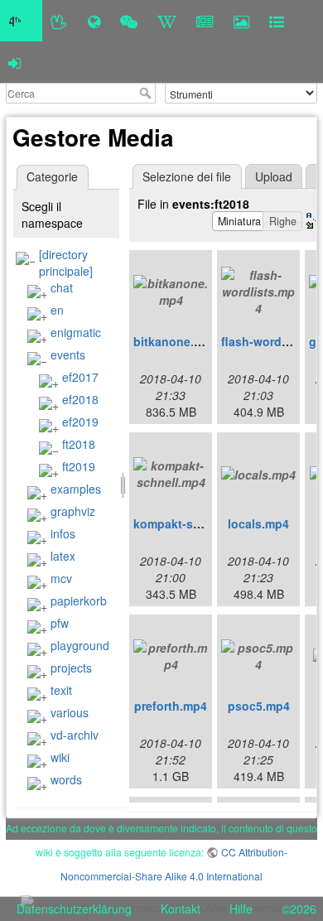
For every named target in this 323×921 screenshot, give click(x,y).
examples (76, 488)
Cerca (147, 93)
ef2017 (80, 377)
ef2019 (80, 421)
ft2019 (78, 466)
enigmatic (76, 332)
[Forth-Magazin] (205, 20)
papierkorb (79, 600)
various (70, 712)
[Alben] (241, 20)
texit (61, 690)
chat (62, 287)
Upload (273, 176)
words (66, 779)
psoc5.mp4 (259, 705)
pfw (60, 623)
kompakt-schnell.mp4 (194, 523)
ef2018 (80, 399)
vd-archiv (75, 734)
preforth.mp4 (170, 705)
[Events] (129, 20)
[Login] (14, 62)
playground (80, 645)
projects (71, 667)
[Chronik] (94, 20)
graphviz (73, 511)
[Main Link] (21, 20)
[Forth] (59, 20)
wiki (60, 757)
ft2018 (78, 444)
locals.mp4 (258, 523)
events (68, 354)
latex (63, 555)
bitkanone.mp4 (175, 341)
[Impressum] (276, 20)
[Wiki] (167, 20)
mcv (61, 578)
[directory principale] (66, 262)
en (57, 309)
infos (63, 533)
